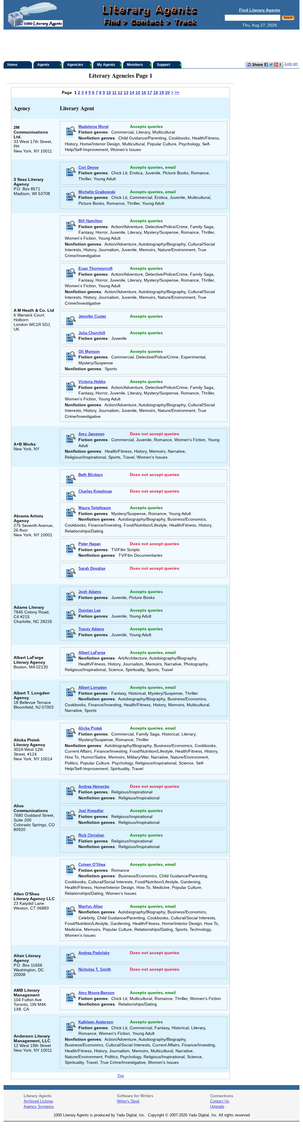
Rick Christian (91, 835)
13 (126, 92)
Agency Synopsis (39, 1106)
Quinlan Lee (89, 610)
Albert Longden (92, 687)
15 (138, 92)
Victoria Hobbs (92, 381)
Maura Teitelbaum (94, 508)
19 (161, 92)
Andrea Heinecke (93, 786)
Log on (291, 63)
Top (120, 1075)
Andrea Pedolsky (93, 953)
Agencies (75, 65)
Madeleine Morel (93, 126)
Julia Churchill (91, 333)
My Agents (106, 65)
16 (143, 92)
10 (108, 92)
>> (177, 92)
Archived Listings (38, 1101)
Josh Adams (89, 592)
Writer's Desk (128, 1101)
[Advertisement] (151, 45)
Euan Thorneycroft (95, 268)
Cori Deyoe (88, 167)
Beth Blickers (90, 475)
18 (155, 92)
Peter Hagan (89, 544)
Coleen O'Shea (91, 864)
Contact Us (219, 1101)
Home (12, 65)
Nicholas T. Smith (94, 969)
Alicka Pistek (90, 728)
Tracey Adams (91, 629)
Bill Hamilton (90, 221)
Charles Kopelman (95, 491)
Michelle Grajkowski (96, 192)
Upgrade (217, 1106)
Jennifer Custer (92, 316)
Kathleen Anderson (95, 1022)
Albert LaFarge (91, 652)
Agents (43, 65)
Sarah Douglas (91, 568)
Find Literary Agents (259, 10)
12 (120, 92)
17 (149, 92)
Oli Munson (89, 351)
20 (167, 92)
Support (163, 65)
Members (135, 65)
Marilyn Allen (90, 906)
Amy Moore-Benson (96, 993)
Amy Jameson (91, 434)
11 (114, 92)
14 (132, 92)
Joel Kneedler (91, 810)
